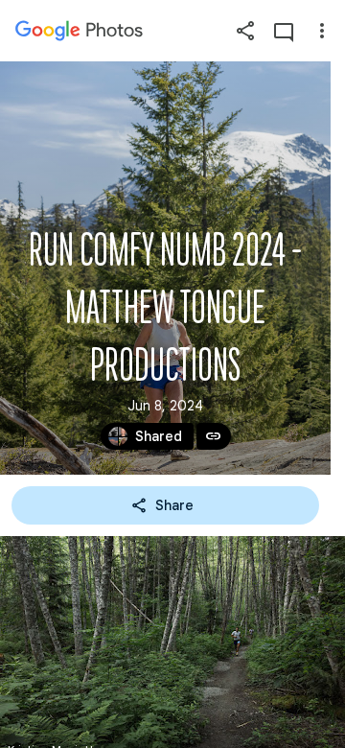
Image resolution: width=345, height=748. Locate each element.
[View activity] (283, 31)
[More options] (322, 31)
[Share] (245, 31)
